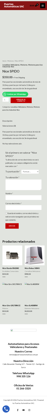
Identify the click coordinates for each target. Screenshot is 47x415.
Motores (11, 61)
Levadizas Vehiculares (11, 65)
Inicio (4, 61)
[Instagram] (29, 410)
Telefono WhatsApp (23, 373)
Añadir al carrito (21, 100)
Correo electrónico (13, 203)
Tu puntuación (12, 171)
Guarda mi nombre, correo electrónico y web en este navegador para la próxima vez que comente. (22, 216)
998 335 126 (23, 376)
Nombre (9, 193)
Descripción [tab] (7, 121)
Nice (12, 67)
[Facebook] (18, 410)
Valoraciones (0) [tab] (9, 126)
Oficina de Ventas (23, 385)
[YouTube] (23, 410)
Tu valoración (12, 177)
